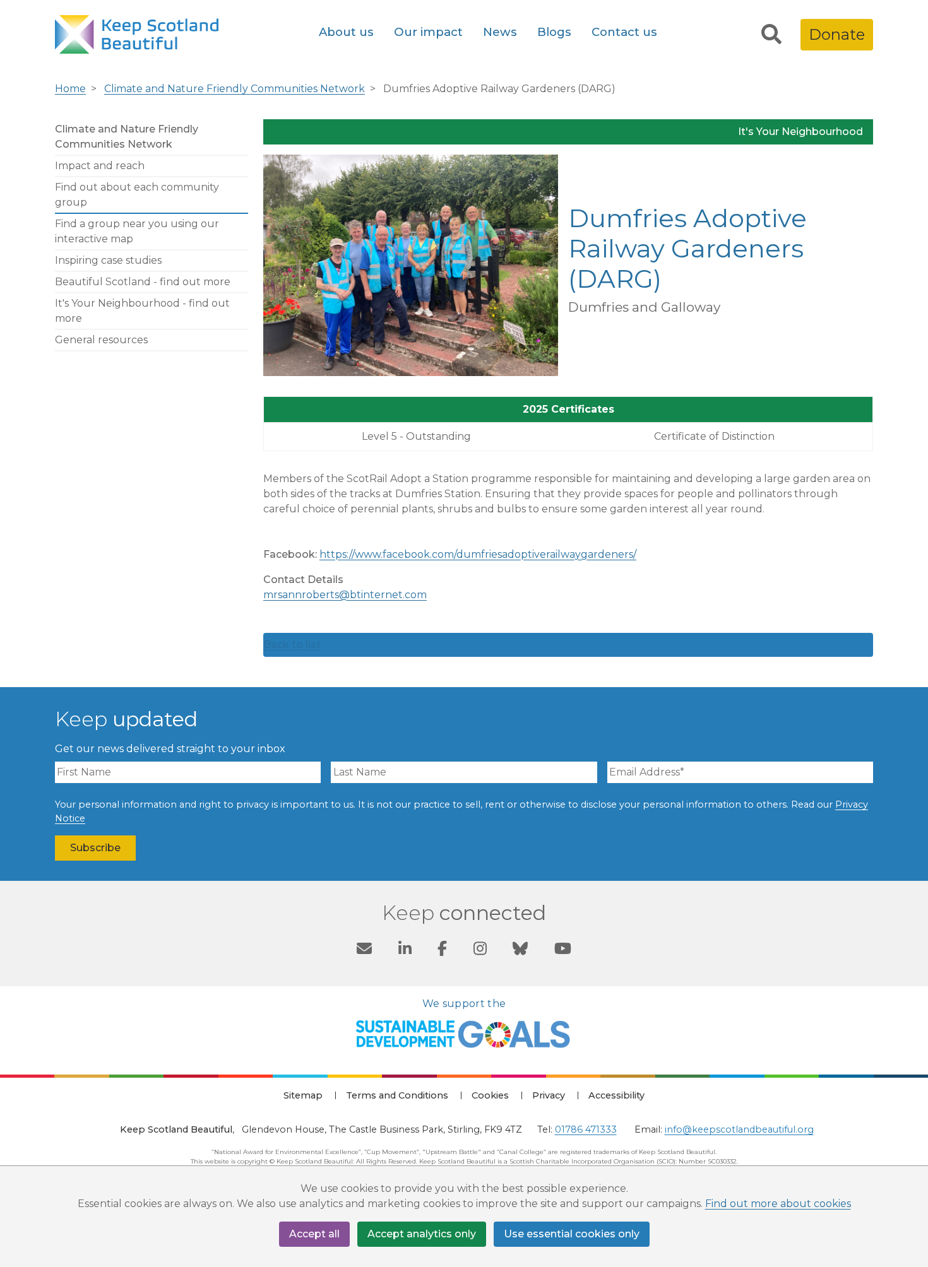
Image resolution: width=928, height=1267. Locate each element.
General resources (101, 340)
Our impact (428, 32)
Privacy (548, 1095)
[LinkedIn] (405, 951)
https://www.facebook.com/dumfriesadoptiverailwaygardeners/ (477, 554)
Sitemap (303, 1095)
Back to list (292, 645)
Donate (837, 34)
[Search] (771, 34)
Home (70, 89)
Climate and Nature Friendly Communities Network (234, 89)
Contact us (624, 32)
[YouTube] (562, 951)
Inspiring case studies (108, 260)
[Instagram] (480, 951)
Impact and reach (100, 166)
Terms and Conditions (397, 1095)
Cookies (490, 1095)
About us (346, 32)
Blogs (554, 32)
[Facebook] (442, 951)
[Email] (364, 951)
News (500, 32)
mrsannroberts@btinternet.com (345, 595)
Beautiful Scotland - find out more (142, 282)
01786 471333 (586, 1129)
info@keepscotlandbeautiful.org (739, 1129)
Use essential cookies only (571, 1234)
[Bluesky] (520, 951)
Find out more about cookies (778, 1204)
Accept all (314, 1234)
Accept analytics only (421, 1234)
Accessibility (616, 1095)
